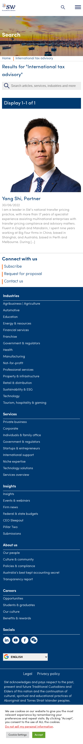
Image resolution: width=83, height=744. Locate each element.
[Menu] (78, 7)
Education (10, 317)
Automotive (11, 310)
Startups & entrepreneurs (21, 448)
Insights (8, 494)
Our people (11, 553)
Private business (15, 422)
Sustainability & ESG (18, 389)
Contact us (13, 281)
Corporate (10, 428)
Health (8, 350)
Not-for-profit (13, 363)
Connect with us (19, 259)
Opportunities (13, 598)
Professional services (18, 369)
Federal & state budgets (20, 514)
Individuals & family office (22, 435)
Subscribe (13, 267)
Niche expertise (14, 461)
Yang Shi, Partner (21, 199)
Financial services (16, 330)
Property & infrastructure (21, 376)
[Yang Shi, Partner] (41, 191)
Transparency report (18, 579)
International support (18, 455)
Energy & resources (17, 323)
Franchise (10, 336)
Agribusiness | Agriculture (21, 303)
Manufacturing (14, 356)
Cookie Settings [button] (17, 735)
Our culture (11, 611)
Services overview (16, 475)
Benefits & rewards (17, 618)
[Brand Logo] (8, 8)
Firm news (10, 507)
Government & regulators (21, 343)
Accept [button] (39, 735)
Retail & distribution (17, 383)
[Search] (63, 7)
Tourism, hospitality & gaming (24, 403)
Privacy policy (48, 674)
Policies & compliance (19, 566)
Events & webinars (16, 500)
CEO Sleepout (13, 520)
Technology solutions (18, 468)
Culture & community (18, 559)
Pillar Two (10, 527)
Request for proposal (23, 274)
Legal (27, 674)
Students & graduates (19, 605)
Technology (11, 396)
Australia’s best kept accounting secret (31, 572)
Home (6, 58)
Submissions (12, 533)
